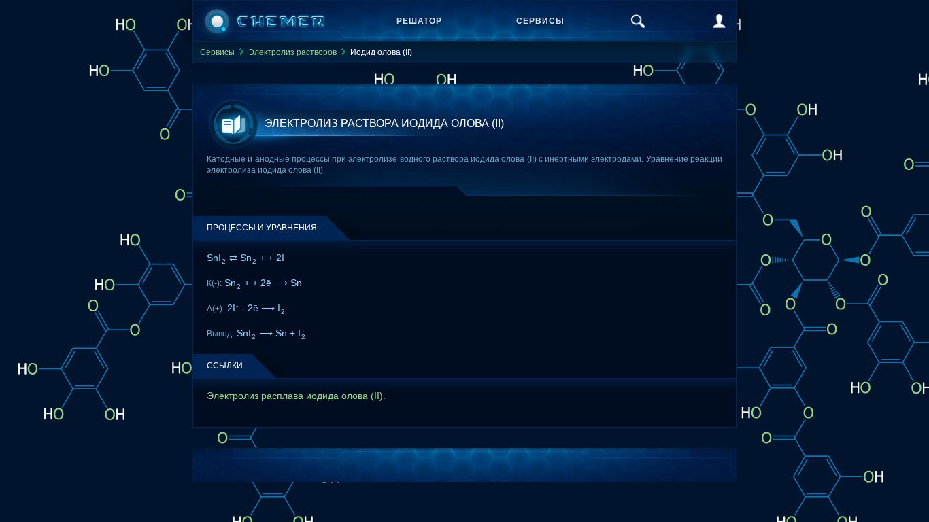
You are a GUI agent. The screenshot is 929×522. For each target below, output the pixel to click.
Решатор (419, 21)
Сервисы (540, 21)
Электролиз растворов (292, 52)
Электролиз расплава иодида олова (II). (296, 395)
